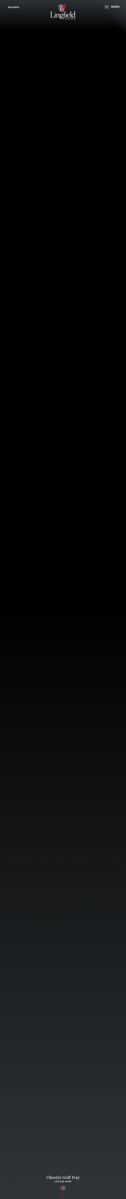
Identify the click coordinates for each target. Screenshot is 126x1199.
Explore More (62, 1181)
